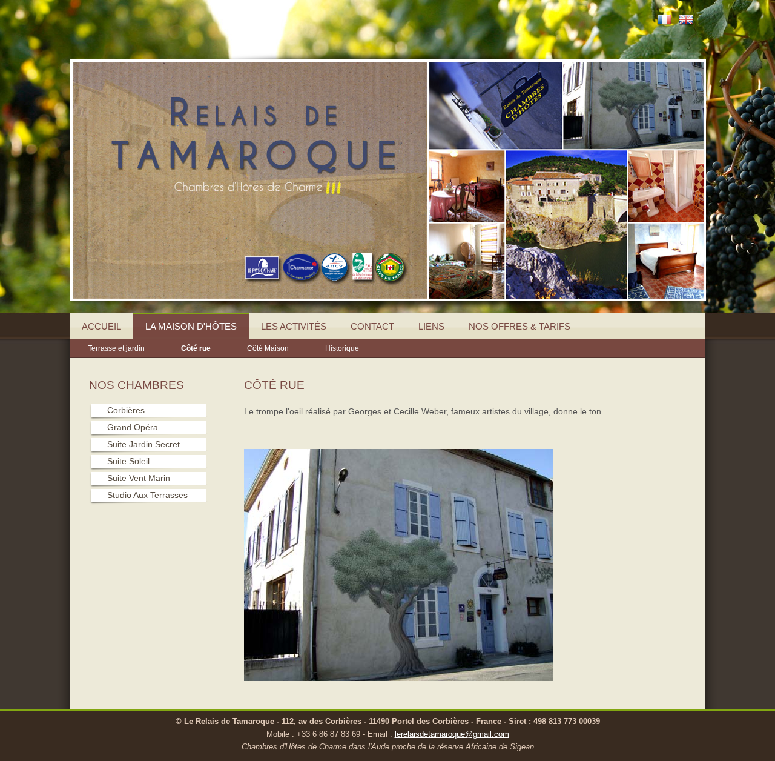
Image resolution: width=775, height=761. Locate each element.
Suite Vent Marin (138, 478)
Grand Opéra (132, 427)
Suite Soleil (128, 461)
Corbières (126, 410)
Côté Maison (268, 348)
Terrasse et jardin (116, 348)
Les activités (293, 326)
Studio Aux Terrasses (147, 495)
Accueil (101, 326)
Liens (431, 326)
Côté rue (196, 348)
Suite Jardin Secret (143, 444)
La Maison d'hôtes (191, 326)
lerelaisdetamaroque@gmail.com (452, 734)
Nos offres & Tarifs (519, 326)
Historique (342, 348)
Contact (372, 326)
